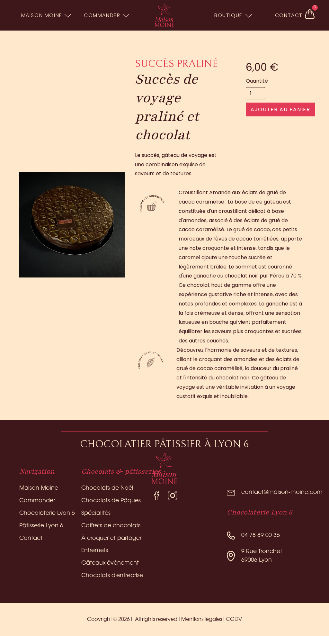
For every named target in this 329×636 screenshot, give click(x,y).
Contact (30, 538)
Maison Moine (38, 488)
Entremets (94, 550)
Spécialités (96, 513)
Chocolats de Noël (107, 488)
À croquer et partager (111, 538)
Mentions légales (201, 619)
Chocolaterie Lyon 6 (47, 513)
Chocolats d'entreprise (112, 575)
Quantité (257, 81)
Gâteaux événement (110, 563)
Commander (37, 501)
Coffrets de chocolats (110, 526)
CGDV (234, 619)
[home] (164, 15)
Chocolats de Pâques (111, 501)
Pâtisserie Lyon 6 (41, 526)
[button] (45, 15)
